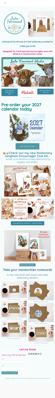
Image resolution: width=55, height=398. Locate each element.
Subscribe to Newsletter (10, 373)
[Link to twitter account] (36, 354)
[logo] (29, 2)
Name (2, 359)
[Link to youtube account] (41, 354)
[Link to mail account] (38, 354)
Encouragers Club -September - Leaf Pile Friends (27, 223)
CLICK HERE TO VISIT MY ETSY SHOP (9, 92)
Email (2, 365)
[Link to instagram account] (34, 354)
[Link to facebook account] (29, 354)
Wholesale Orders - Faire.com (45, 91)
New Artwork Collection (27, 265)
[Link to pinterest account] (31, 354)
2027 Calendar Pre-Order (27, 146)
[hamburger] (5, 2)
